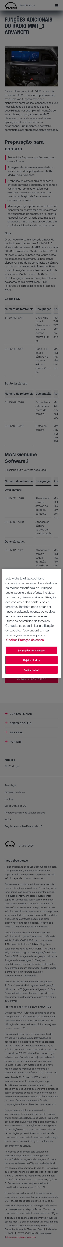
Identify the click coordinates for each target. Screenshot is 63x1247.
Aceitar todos (31, 669)
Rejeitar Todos (31, 660)
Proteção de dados (31, 639)
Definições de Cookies (31, 650)
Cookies (11, 639)
